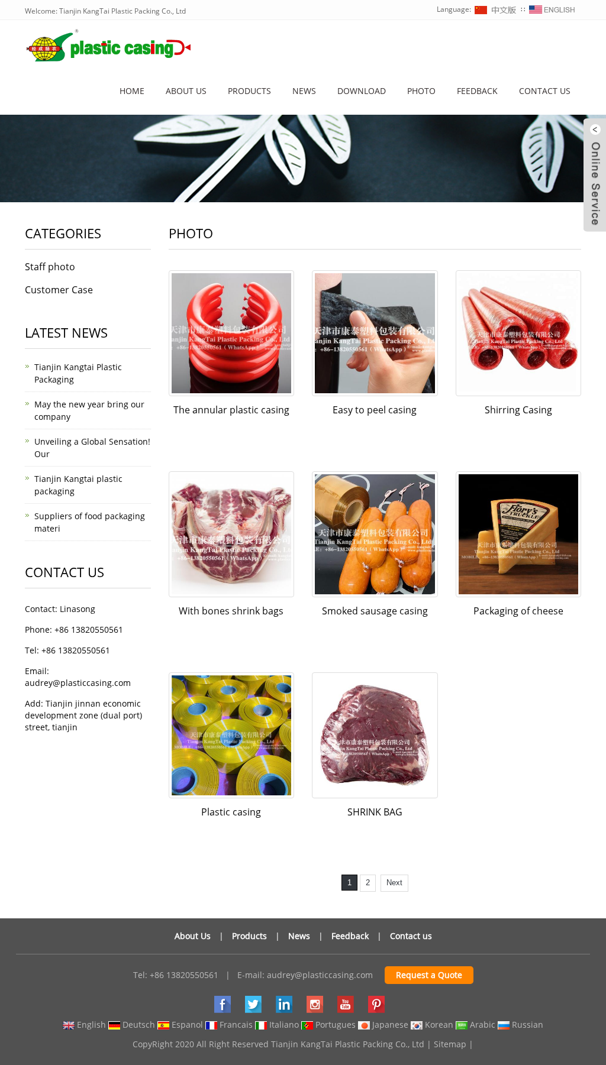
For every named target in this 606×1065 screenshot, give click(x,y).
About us (186, 90)
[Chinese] (496, 9)
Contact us (544, 90)
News (304, 90)
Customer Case (59, 289)
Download (361, 90)
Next (394, 882)
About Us (193, 935)
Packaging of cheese (518, 610)
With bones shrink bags (231, 610)
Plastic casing (231, 811)
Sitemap (450, 1044)
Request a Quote (429, 974)
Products (249, 90)
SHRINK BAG (374, 811)
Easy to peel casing (375, 409)
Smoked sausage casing (375, 610)
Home (132, 90)
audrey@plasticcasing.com (320, 974)
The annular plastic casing (231, 409)
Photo (421, 90)
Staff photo (50, 266)
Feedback (477, 90)
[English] (552, 9)
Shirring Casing (518, 409)
